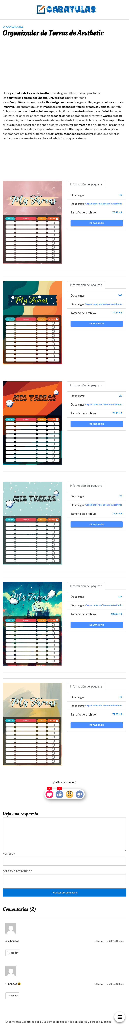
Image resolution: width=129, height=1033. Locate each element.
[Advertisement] (64, 65)
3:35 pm (119, 941)
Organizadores (13, 26)
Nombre (9, 853)
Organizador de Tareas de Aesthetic (103, 203)
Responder (12, 952)
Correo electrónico (17, 871)
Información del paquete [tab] (86, 184)
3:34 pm (119, 984)
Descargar (97, 223)
